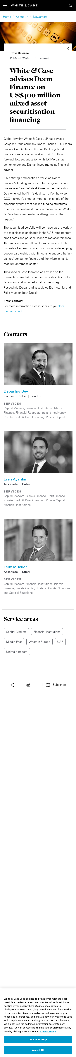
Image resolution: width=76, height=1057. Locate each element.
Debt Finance (56, 496)
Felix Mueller (15, 567)
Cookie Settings (38, 1039)
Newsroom (40, 17)
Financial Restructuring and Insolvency (40, 412)
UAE (60, 642)
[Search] (70, 5)
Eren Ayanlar (15, 480)
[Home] (24, 5)
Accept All (38, 1049)
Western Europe (39, 642)
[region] (38, 1023)
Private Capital (55, 417)
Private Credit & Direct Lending (24, 417)
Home (7, 17)
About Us (22, 17)
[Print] (29, 684)
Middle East (14, 642)
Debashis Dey (16, 392)
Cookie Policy (48, 1031)
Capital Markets (14, 408)
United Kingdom (16, 652)
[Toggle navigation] (7, 5)
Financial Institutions (39, 408)
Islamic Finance (36, 496)
